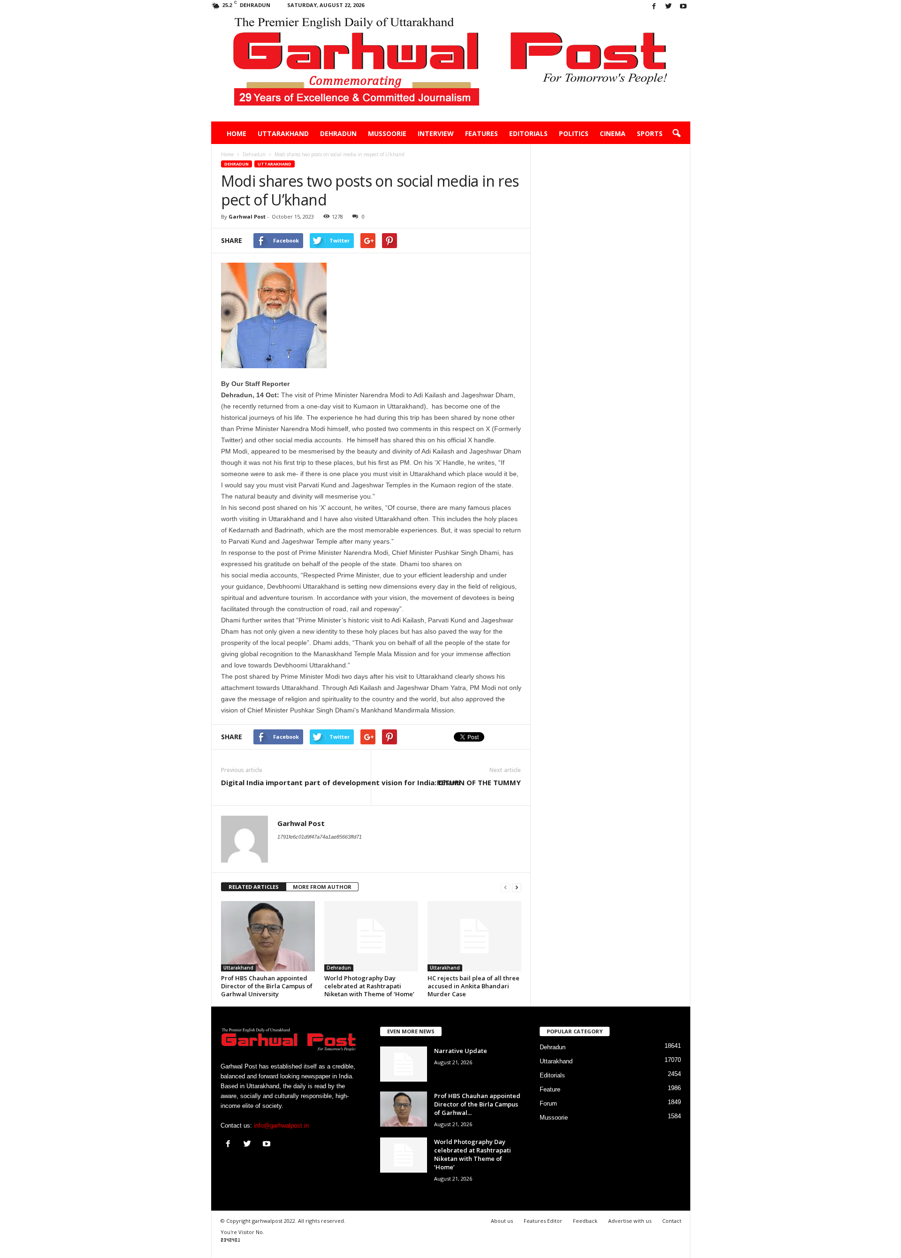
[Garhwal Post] (450, 67)
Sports (650, 133)
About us (502, 1220)
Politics (573, 133)
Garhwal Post (247, 216)
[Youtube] (683, 7)
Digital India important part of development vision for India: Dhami (340, 782)
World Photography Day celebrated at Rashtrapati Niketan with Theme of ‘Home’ (369, 986)
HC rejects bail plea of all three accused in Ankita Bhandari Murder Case (473, 986)
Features (481, 133)
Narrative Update (460, 1050)
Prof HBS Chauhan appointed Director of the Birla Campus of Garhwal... (477, 1104)
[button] (676, 133)
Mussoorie (387, 133)
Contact (671, 1220)
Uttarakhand (283, 133)
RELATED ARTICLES (254, 886)
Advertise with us (629, 1220)
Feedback (585, 1220)
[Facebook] (654, 7)
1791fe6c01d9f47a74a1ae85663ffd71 (319, 837)
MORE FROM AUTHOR (322, 886)
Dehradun (338, 133)
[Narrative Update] (403, 1064)
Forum (548, 1103)
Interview (436, 133)
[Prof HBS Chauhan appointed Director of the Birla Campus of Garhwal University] (268, 936)
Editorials (528, 133)
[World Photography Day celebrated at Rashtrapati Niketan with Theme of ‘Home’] (371, 936)
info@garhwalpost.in (281, 1125)
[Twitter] (668, 7)
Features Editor (543, 1220)
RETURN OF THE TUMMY (479, 782)
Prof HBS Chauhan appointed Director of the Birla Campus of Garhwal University (267, 986)
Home (236, 133)
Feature (550, 1089)
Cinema (613, 133)
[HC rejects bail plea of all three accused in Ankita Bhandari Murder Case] (474, 936)
